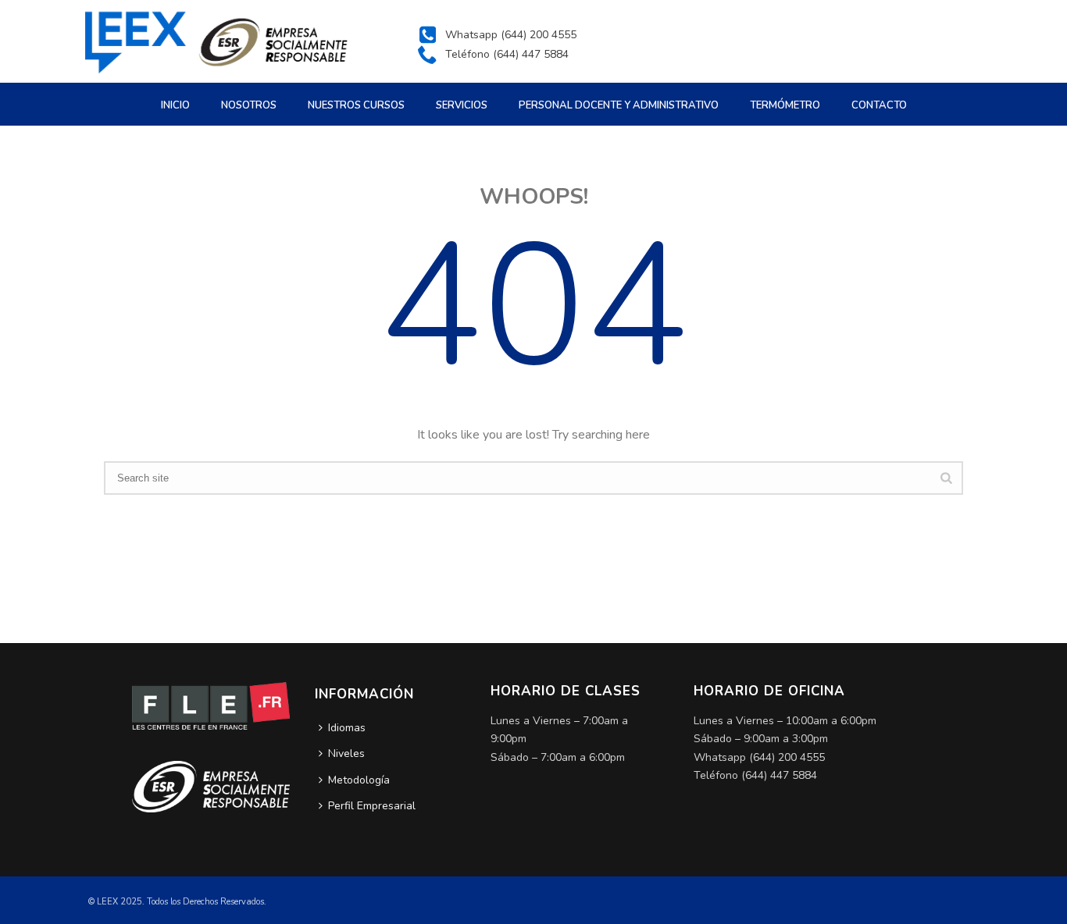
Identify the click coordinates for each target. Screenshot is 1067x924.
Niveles (346, 753)
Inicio (175, 105)
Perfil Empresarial (372, 805)
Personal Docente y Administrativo (619, 105)
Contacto (879, 105)
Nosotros (249, 105)
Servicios (461, 105)
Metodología (359, 780)
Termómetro (785, 105)
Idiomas (347, 727)
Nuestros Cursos (356, 105)
